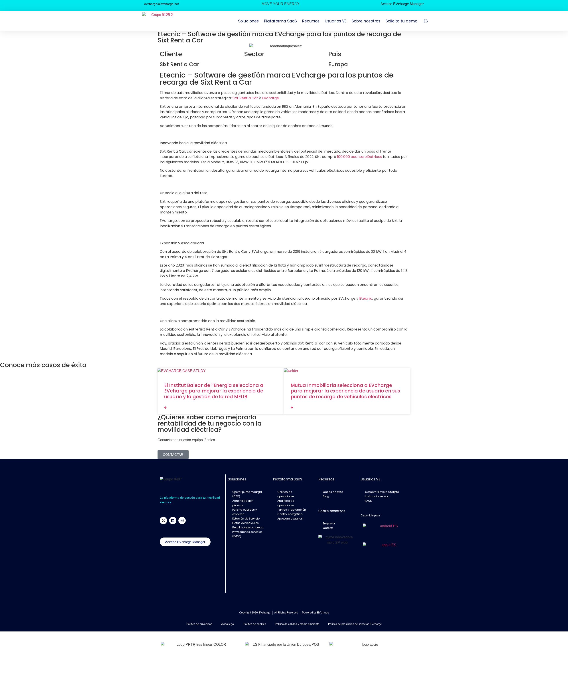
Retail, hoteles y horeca (247, 527)
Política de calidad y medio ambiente (297, 624)
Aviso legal (228, 624)
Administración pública (242, 503)
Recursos (311, 21)
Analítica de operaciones (285, 503)
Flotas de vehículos (245, 523)
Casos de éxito (333, 492)
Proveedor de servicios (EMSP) (247, 534)
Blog (326, 496)
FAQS (368, 501)
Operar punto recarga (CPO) (247, 494)
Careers (328, 528)
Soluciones (248, 21)
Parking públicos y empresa (244, 512)
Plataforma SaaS (280, 21)
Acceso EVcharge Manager (402, 4)
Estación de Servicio (246, 518)
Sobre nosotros (366, 21)
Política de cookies (254, 624)
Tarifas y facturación (291, 510)
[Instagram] (182, 520)
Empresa (329, 523)
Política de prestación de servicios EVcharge (355, 624)
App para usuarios (290, 518)
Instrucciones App (377, 496)
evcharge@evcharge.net (161, 4)
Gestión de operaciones (285, 494)
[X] (163, 520)
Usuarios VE (335, 21)
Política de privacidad (199, 624)
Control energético (289, 514)
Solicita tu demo (401, 21)
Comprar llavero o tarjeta (382, 492)
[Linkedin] (172, 520)
